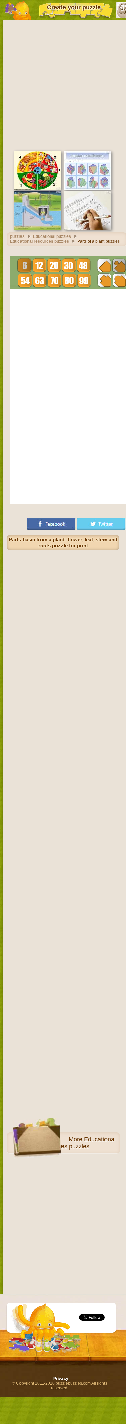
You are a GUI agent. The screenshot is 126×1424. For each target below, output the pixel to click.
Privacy (60, 1378)
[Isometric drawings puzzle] (87, 188)
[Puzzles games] (18, 10)
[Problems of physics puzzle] (87, 228)
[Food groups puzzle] (37, 188)
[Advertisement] (63, 85)
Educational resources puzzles (78, 1143)
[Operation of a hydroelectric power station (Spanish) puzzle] (37, 228)
